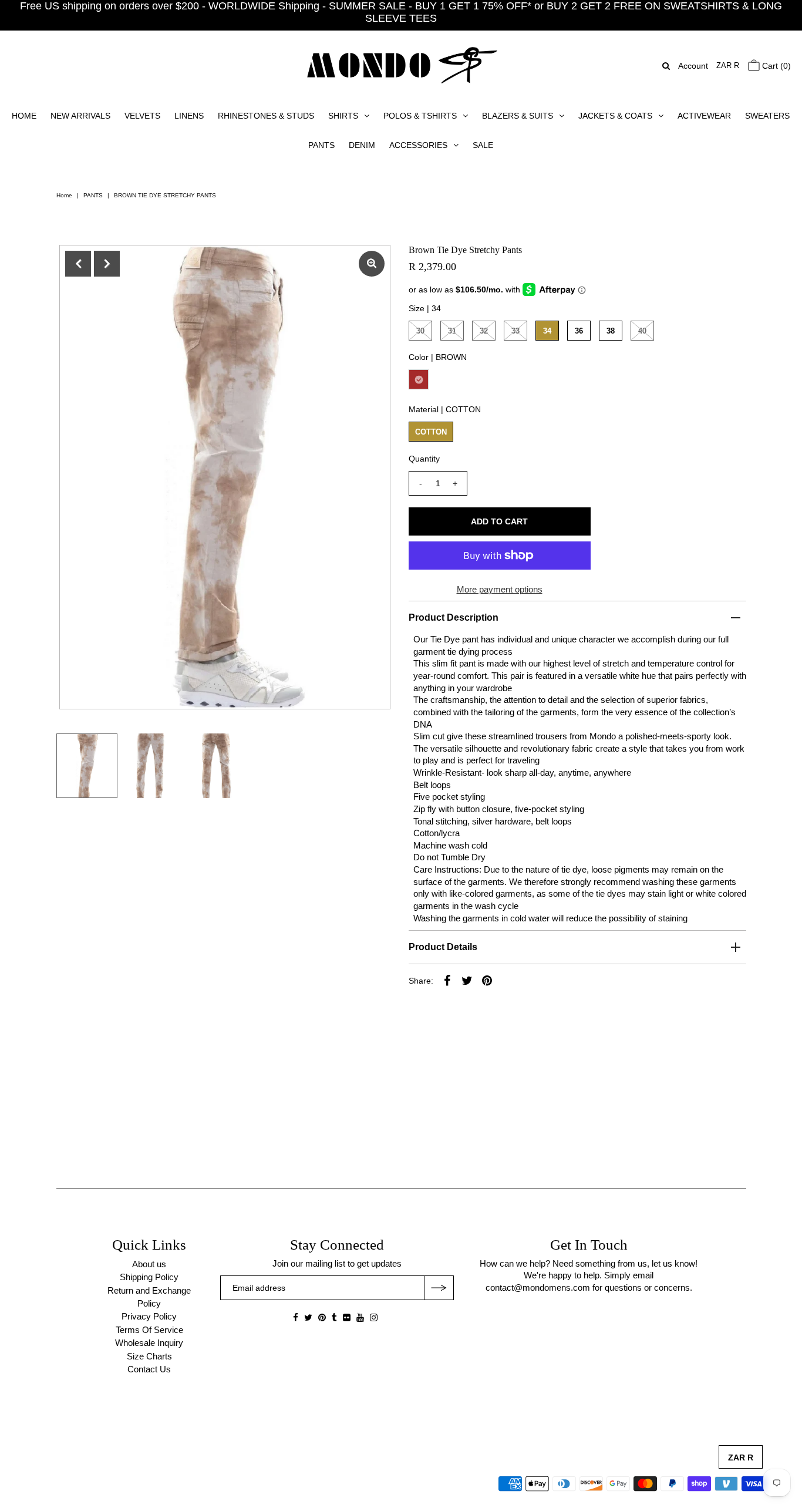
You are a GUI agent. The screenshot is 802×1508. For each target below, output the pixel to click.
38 (610, 330)
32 (484, 330)
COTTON (431, 432)
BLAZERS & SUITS (517, 115)
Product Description (453, 617)
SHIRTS (343, 115)
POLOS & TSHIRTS (420, 115)
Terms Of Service (149, 1330)
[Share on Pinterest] (487, 980)
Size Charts (149, 1356)
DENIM (362, 145)
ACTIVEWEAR (704, 115)
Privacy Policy (149, 1316)
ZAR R (727, 65)
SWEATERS (767, 115)
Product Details (443, 947)
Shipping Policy (149, 1277)
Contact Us (149, 1369)
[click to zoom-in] (372, 264)
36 (579, 330)
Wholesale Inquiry (149, 1343)
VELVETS (142, 115)
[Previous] (78, 264)
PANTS (321, 145)
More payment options (499, 589)
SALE (483, 145)
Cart (775, 65)
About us (149, 1264)
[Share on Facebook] (447, 980)
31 (452, 330)
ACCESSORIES (418, 145)
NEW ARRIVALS (80, 115)
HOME (24, 115)
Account (693, 65)
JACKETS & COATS (615, 115)
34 (547, 330)
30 (420, 330)
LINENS (189, 115)
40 (642, 330)
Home (64, 195)
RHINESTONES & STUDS (266, 115)
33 (515, 330)
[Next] (107, 264)
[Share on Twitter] (467, 980)
